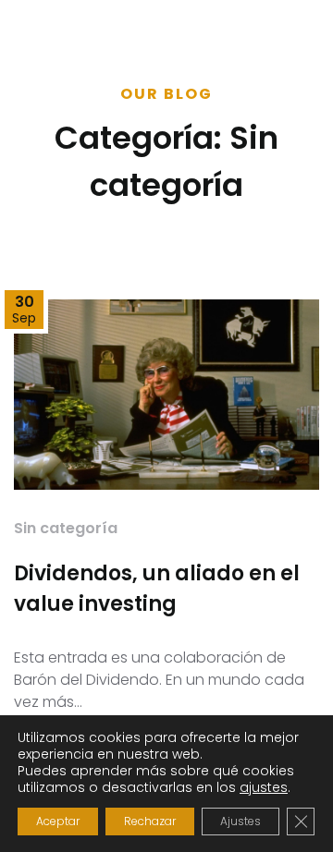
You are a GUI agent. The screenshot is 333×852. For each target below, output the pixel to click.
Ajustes (240, 821)
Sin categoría (65, 528)
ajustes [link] (264, 787)
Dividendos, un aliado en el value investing (157, 588)
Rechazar (150, 821)
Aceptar (58, 821)
